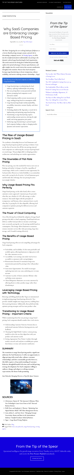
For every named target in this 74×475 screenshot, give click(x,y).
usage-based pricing (29, 427)
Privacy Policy (57, 471)
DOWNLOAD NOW (37, 458)
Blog (12, 424)
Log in (63, 471)
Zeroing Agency (27, 55)
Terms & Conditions (48, 471)
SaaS (13, 427)
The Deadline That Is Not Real (55, 79)
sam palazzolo (19, 427)
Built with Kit (59, 60)
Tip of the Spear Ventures (12, 2)
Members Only (39, 471)
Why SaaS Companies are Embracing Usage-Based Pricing (21, 33)
